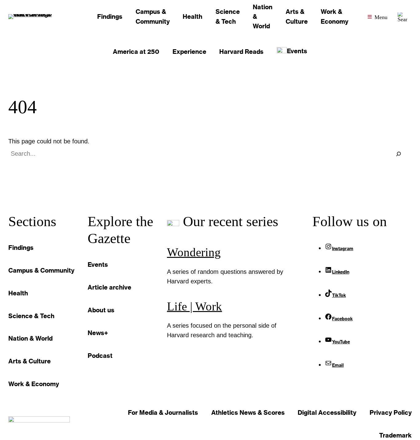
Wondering (194, 252)
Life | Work (194, 306)
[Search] (398, 154)
